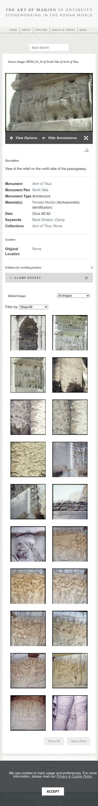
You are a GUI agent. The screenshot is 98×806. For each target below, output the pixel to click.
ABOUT (26, 30)
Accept (53, 791)
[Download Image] (86, 149)
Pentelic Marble (44, 202)
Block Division (42, 219)
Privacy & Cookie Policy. (75, 776)
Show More (78, 741)
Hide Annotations (61, 137)
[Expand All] (92, 267)
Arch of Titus (41, 183)
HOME (13, 30)
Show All (54, 741)
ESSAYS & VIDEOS (63, 30)
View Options (25, 137)
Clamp (60, 219)
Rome (36, 248)
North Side (40, 189)
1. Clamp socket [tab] (25, 277)
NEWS (83, 30)
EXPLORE (41, 30)
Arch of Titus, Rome (47, 225)
